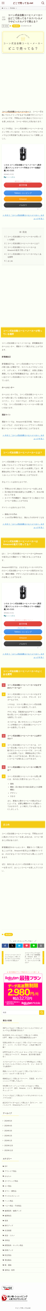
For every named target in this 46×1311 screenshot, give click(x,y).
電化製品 (16, 26)
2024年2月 (8, 1136)
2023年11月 (8, 1150)
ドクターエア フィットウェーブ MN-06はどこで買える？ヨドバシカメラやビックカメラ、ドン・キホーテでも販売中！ (23, 1064)
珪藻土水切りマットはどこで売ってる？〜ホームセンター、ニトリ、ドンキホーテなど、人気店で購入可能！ (23, 1045)
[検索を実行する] (41, 1012)
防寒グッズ (9, 1250)
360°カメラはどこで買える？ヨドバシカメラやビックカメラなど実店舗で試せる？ (23, 1029)
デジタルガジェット (12, 1196)
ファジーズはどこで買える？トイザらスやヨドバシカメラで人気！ (23, 1097)
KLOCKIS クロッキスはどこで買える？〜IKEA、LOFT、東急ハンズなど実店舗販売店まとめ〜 (21, 1036)
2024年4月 (8, 1126)
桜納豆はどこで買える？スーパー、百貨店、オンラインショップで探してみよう (23, 1080)
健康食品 (8, 1216)
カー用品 (8, 1186)
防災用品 (8, 1255)
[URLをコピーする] (41, 946)
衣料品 (7, 1240)
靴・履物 (8, 1265)
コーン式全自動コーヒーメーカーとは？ (23, 243)
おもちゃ (8, 1176)
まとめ (10, 261)
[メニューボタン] (3, 3)
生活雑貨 (8, 1230)
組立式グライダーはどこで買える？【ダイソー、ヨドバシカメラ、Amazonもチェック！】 (23, 1104)
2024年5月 (8, 1121)
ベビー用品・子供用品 (13, 1206)
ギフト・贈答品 (10, 1191)
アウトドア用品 (10, 1171)
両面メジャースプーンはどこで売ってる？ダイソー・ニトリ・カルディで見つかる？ (23, 1072)
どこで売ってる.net (23, 3)
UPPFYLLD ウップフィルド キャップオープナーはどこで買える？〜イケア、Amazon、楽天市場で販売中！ (22, 1054)
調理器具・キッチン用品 (14, 1245)
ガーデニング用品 (11, 1181)
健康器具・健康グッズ (13, 1211)
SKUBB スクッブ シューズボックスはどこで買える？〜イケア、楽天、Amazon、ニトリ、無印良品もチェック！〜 (22, 1088)
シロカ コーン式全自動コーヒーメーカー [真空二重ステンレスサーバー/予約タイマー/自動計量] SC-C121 (22, 168)
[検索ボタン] (43, 3)
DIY (6, 1166)
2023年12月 (8, 1146)
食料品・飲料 (10, 1270)
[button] (5, 946)
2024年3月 (8, 1131)
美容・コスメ (10, 1235)
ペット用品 (9, 1201)
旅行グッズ (9, 1225)
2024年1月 (8, 1141)
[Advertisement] (23, 79)
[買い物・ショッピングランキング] (14, 1301)
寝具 (6, 1221)
